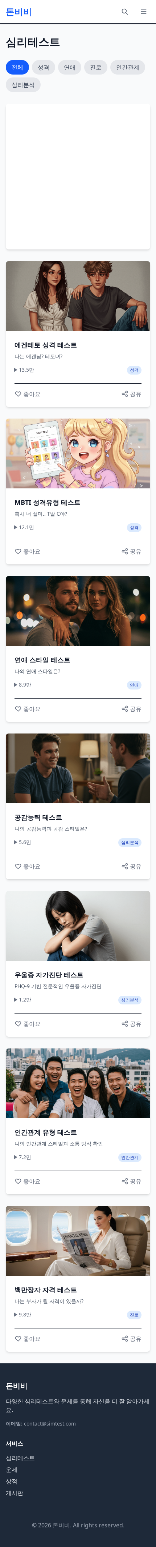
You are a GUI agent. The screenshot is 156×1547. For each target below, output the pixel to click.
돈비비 (19, 11)
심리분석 (23, 85)
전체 (17, 67)
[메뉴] (143, 11)
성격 (43, 67)
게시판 (14, 1493)
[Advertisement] (75, 176)
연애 (69, 67)
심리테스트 (20, 1458)
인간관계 (127, 67)
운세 (11, 1470)
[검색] (124, 11)
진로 (96, 67)
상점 (11, 1481)
